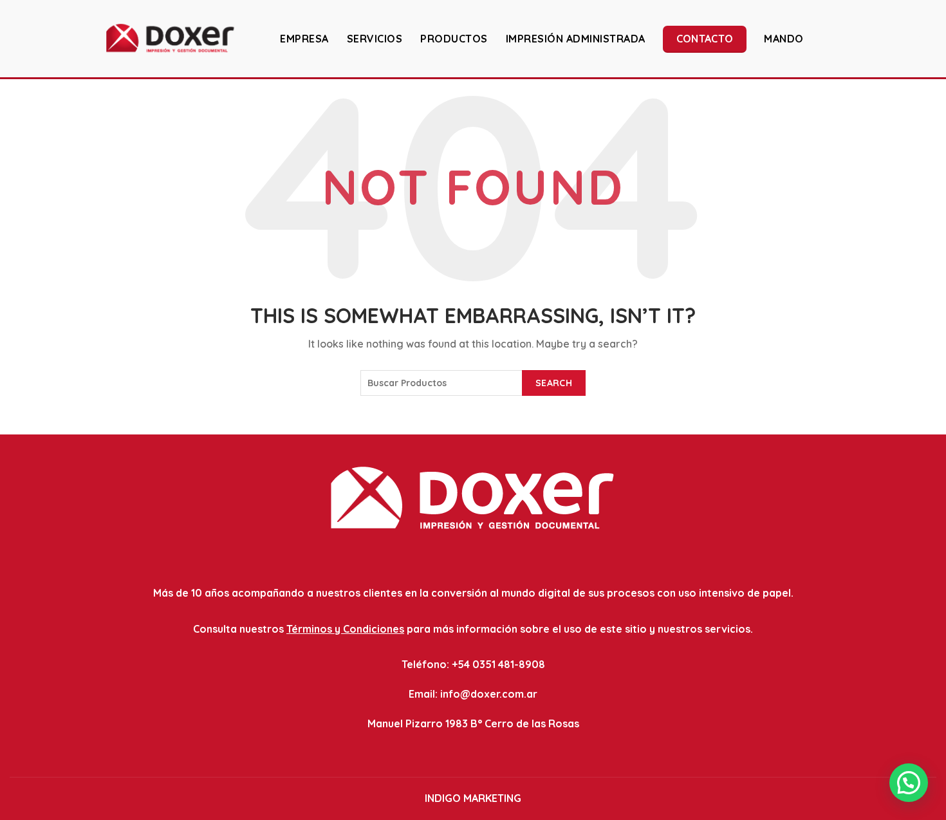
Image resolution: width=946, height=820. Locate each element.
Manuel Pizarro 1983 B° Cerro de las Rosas (473, 723)
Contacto (704, 38)
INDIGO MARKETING (473, 798)
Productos (454, 38)
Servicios (375, 38)
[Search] (926, 38)
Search (553, 383)
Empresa (304, 38)
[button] (908, 782)
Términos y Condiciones (345, 628)
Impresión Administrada (575, 38)
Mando (784, 38)
